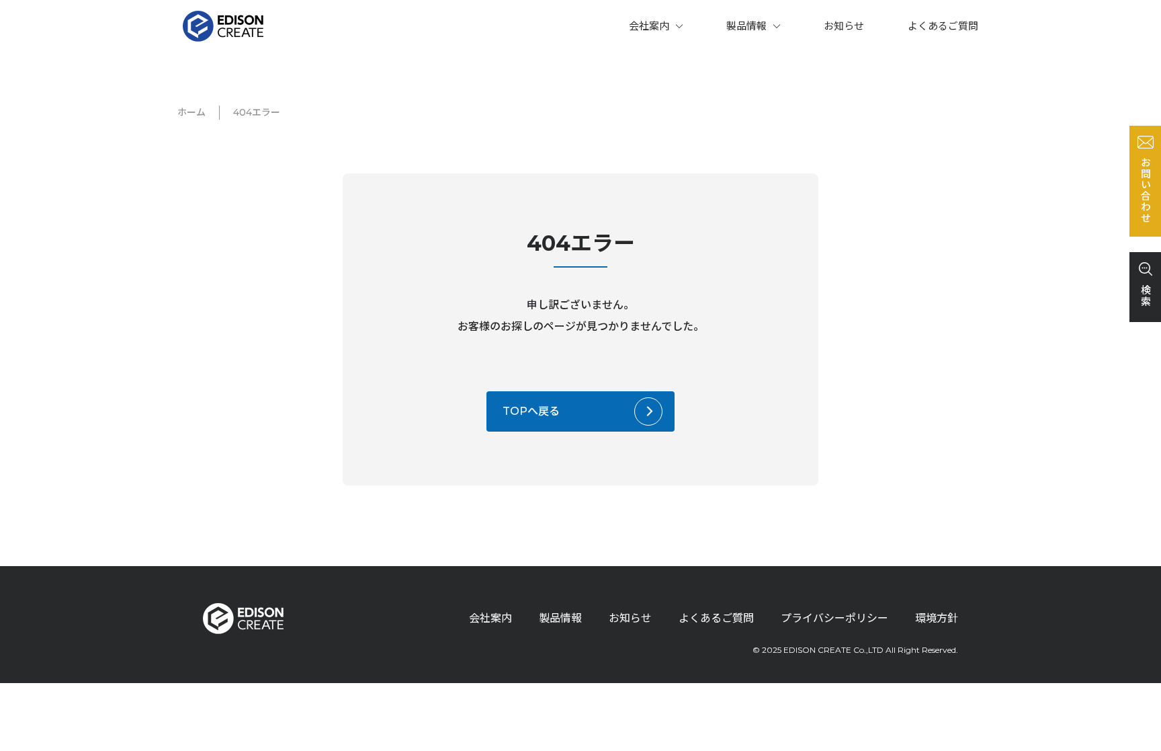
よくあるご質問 (943, 25)
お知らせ (844, 25)
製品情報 (746, 25)
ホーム (191, 112)
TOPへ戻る (531, 411)
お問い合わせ (1145, 190)
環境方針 (936, 618)
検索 (1145, 295)
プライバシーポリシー (834, 618)
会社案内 (649, 25)
